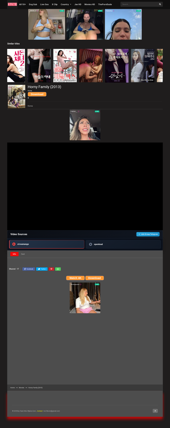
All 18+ (22, 4)
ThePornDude (105, 4)
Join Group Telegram (149, 234)
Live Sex (44, 4)
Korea (30, 106)
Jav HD (77, 4)
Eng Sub (33, 4)
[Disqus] (85, 350)
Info (14, 254)
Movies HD (90, 4)
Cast (23, 254)
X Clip (54, 4)
